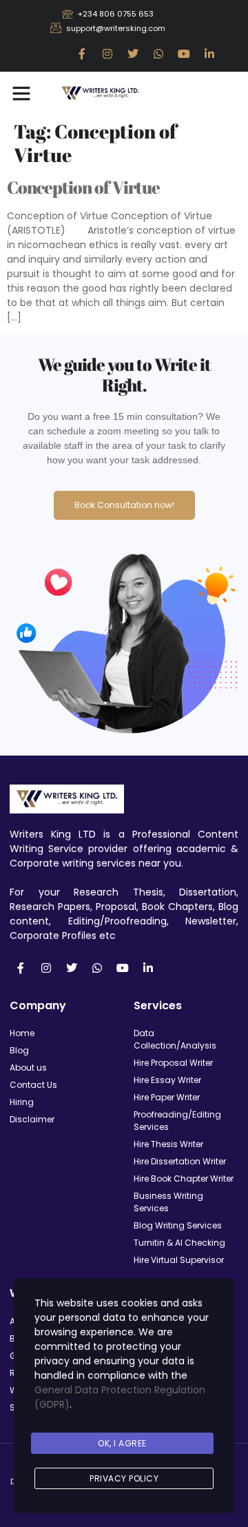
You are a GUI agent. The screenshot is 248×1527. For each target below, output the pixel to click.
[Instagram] (107, 54)
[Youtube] (184, 54)
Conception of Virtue (83, 187)
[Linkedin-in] (209, 54)
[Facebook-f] (82, 54)
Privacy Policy (124, 1478)
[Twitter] (133, 54)
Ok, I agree (122, 1443)
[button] (21, 93)
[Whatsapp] (158, 54)
